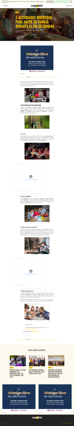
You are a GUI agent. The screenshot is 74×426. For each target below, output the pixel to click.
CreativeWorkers (69, 422)
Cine (18, 1)
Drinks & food (32, 1)
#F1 (48, 327)
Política (24, 1)
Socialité (28, 1)
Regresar (5, 5)
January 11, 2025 (35, 331)
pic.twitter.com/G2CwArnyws (31, 329)
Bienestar (10, 1)
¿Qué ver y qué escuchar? (40, 1)
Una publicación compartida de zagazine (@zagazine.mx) (31, 193)
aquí (25, 73)
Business (14, 1)
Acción (21, 1)
